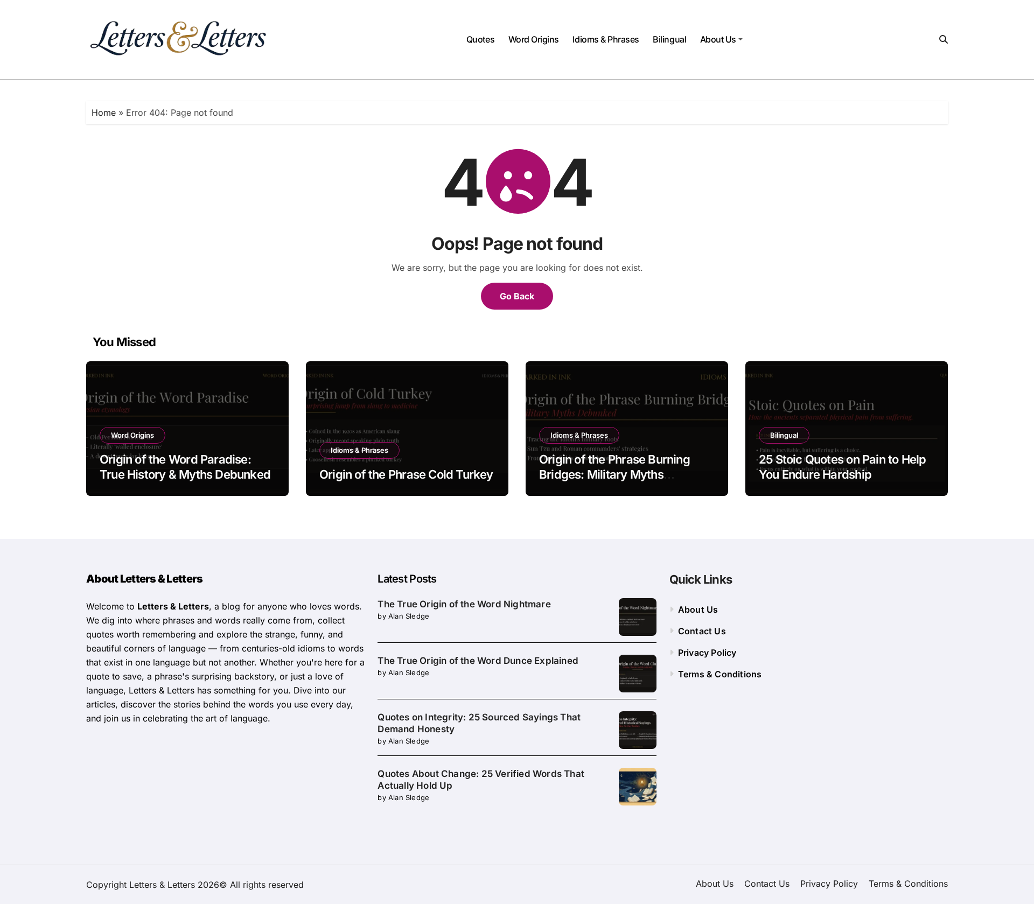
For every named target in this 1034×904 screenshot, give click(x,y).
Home (104, 112)
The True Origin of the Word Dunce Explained (478, 660)
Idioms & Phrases (605, 39)
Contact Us (702, 631)
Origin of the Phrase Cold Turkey (406, 474)
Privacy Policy (707, 652)
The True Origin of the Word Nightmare (464, 604)
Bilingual (669, 39)
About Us (718, 39)
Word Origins (533, 39)
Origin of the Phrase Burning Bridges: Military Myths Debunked (614, 474)
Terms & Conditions (720, 674)
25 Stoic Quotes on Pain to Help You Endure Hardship (842, 467)
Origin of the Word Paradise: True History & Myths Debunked (185, 467)
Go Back (517, 296)
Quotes (480, 39)
